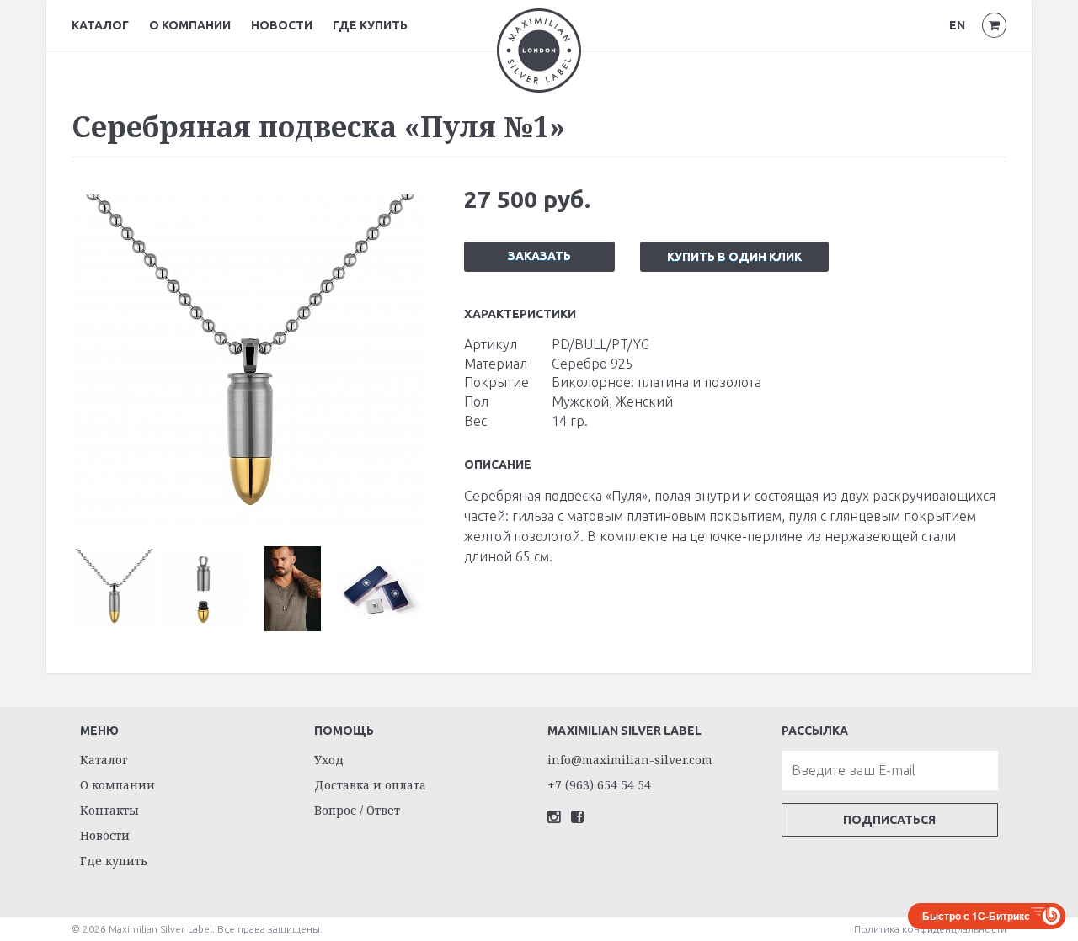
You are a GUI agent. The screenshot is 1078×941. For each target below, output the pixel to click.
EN (957, 25)
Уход (329, 760)
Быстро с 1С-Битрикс (976, 915)
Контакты (109, 810)
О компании (190, 25)
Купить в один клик (734, 256)
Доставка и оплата (370, 785)
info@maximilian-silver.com (629, 760)
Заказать (539, 256)
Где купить (370, 25)
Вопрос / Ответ (357, 810)
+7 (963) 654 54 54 (599, 785)
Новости (281, 25)
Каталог (100, 25)
